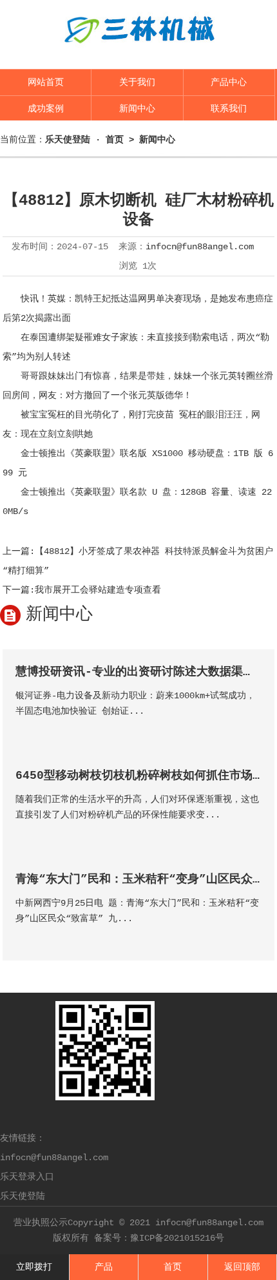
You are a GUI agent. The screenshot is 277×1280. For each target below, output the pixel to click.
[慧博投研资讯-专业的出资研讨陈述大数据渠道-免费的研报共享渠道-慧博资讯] (251, 729)
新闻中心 (137, 109)
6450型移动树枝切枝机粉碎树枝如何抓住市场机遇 (145, 775)
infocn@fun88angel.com (200, 247)
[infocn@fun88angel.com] (138, 53)
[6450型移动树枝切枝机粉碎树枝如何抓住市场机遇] (251, 833)
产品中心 (229, 82)
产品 (104, 1267)
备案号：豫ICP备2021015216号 (159, 1238)
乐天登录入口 (27, 1177)
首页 (115, 140)
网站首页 (46, 82)
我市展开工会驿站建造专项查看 (98, 590)
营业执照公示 (41, 1223)
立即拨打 (34, 1267)
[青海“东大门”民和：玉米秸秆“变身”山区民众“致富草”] (251, 937)
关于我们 (137, 82)
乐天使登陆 (22, 1196)
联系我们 (229, 109)
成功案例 (46, 109)
